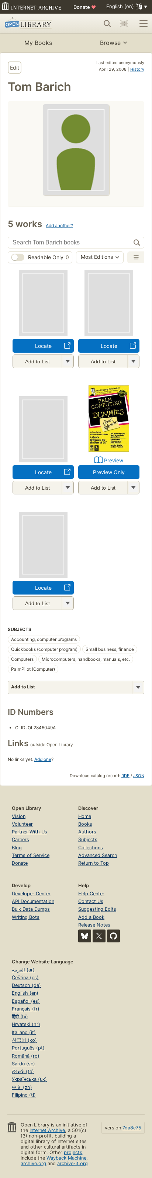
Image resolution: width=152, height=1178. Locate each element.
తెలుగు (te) (23, 1071)
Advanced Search (97, 855)
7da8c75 (131, 1128)
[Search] (107, 24)
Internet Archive (47, 1130)
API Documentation (33, 901)
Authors (87, 832)
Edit (14, 67)
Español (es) (26, 1001)
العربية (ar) (23, 970)
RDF (125, 775)
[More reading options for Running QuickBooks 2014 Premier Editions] (133, 361)
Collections (90, 847)
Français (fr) (25, 1009)
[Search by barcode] (124, 24)
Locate (43, 346)
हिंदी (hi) (20, 1016)
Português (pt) (28, 1048)
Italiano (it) (24, 1032)
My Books (38, 42)
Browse (110, 42)
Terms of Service (30, 855)
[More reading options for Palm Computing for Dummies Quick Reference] (133, 487)
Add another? (59, 225)
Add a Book (91, 917)
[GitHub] (113, 936)
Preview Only (109, 472)
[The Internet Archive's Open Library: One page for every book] (33, 23)
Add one (42, 759)
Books (85, 824)
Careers (20, 839)
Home (84, 816)
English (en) (25, 993)
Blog (17, 847)
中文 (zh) (22, 1087)
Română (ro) (25, 1056)
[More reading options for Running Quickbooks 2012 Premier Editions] (67, 487)
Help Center (91, 893)
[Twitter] (99, 936)
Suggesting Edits (97, 909)
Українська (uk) (29, 1079)
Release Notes (94, 925)
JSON (138, 775)
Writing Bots (25, 917)
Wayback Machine (66, 1158)
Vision (18, 816)
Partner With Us (29, 832)
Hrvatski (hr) (26, 1024)
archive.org (33, 1163)
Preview (113, 460)
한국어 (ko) (24, 1040)
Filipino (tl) (24, 1095)
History (137, 69)
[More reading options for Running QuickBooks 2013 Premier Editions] (67, 603)
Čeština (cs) (25, 977)
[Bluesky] (84, 936)
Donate (84, 7)
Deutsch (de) (26, 985)
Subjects (87, 839)
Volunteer (22, 824)
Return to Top (93, 863)
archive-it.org (72, 1163)
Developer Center (31, 893)
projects (73, 1152)
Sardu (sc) (23, 1063)
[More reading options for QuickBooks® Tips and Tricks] (67, 361)
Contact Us (90, 901)
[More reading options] (138, 687)
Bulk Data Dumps (31, 909)
